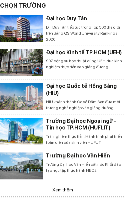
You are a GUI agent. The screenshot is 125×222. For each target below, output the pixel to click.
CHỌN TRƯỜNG (23, 5)
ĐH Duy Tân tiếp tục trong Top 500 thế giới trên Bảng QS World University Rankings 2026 (83, 33)
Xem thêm (62, 189)
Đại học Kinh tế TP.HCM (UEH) (84, 52)
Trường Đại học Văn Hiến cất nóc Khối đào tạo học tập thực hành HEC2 (83, 167)
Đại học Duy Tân (66, 18)
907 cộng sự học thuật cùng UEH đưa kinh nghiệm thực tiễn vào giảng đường (84, 64)
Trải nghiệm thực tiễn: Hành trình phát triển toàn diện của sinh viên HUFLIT (84, 139)
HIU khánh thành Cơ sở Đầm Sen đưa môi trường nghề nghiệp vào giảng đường (83, 105)
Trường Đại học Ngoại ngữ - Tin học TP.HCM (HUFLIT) (81, 124)
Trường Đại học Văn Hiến (78, 155)
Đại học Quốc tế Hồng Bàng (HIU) (81, 89)
